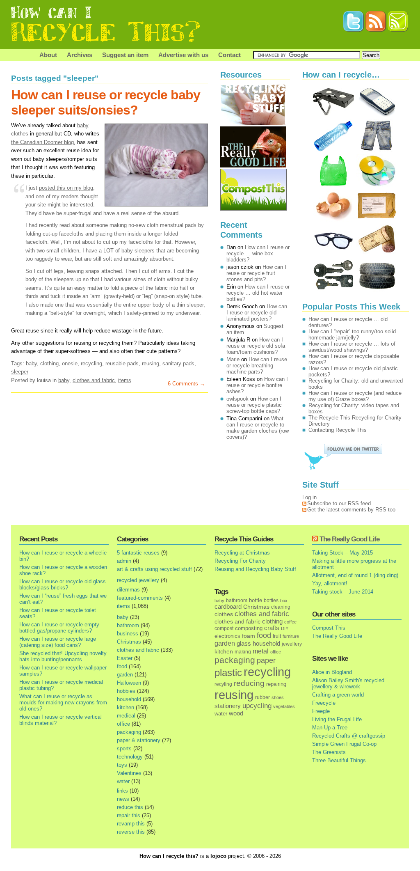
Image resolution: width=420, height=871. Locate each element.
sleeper (19, 372)
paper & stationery (138, 740)
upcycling (257, 706)
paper (266, 660)
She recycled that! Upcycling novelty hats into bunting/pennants (63, 656)
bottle (255, 600)
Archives (79, 54)
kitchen (125, 707)
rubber (262, 697)
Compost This (328, 628)
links (122, 791)
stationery (228, 705)
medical (126, 716)
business (127, 633)
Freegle (321, 711)
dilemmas (128, 590)
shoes (278, 697)
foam (248, 636)
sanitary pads (178, 363)
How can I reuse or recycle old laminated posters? (256, 312)
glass (244, 643)
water (123, 781)
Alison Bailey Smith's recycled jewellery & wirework (348, 683)
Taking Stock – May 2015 (342, 553)
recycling (91, 363)
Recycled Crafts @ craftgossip (348, 736)
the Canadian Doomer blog (42, 142)
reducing (249, 683)
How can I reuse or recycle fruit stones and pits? (256, 273)
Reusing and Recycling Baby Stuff (255, 569)
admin (124, 561)
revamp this (131, 824)
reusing (150, 363)
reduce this (130, 807)
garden (125, 675)
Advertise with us (183, 54)
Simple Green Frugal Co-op (344, 744)
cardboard (228, 606)
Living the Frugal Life (337, 719)
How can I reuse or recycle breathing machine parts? (256, 365)
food (122, 666)
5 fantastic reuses (138, 553)
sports (124, 748)
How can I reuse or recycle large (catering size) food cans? (57, 642)
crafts (271, 628)
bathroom (128, 625)
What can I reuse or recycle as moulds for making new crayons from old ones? (63, 702)
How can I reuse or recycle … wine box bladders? (258, 253)
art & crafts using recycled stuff (154, 569)
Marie (233, 359)
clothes (224, 614)
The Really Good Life (349, 539)
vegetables (284, 706)
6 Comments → (186, 383)
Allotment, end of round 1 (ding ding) (355, 575)
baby (31, 363)
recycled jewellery (138, 580)
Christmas (129, 642)
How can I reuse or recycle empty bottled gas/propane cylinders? (59, 627)
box (284, 600)
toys (122, 765)
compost (224, 628)
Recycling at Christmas (242, 553)
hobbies (126, 691)
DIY (284, 628)
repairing (276, 684)
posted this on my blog (66, 188)
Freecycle (324, 703)
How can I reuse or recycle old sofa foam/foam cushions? (255, 346)
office (123, 724)
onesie (70, 363)
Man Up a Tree (329, 727)
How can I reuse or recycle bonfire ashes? (257, 385)
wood (236, 713)
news (123, 799)
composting (248, 628)
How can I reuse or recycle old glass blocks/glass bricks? (62, 584)
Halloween (129, 683)
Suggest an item (125, 54)
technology (130, 757)
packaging (129, 732)
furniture (291, 636)
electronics (227, 636)
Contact (229, 54)
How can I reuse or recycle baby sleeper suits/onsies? (105, 102)
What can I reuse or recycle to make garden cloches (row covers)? (257, 427)
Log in (309, 497)
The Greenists (329, 752)
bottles (271, 600)
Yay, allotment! (329, 583)
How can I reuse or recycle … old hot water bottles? (258, 293)
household (129, 699)
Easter (124, 658)
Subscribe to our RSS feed (339, 503)
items (124, 380)
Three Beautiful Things (339, 760)
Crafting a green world (338, 695)
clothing (49, 363)
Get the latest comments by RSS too (351, 510)
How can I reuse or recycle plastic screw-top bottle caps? (254, 405)
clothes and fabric (94, 380)
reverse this (131, 832)
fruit (277, 636)
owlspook (237, 399)
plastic (228, 672)
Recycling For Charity (240, 561)
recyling (223, 684)
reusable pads (122, 363)
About (48, 54)
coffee (290, 621)
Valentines (129, 773)
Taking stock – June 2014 (342, 592)
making (243, 651)
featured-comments (140, 598)
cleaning (280, 607)
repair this (128, 815)
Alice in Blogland (332, 672)
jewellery (292, 644)
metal (261, 651)
